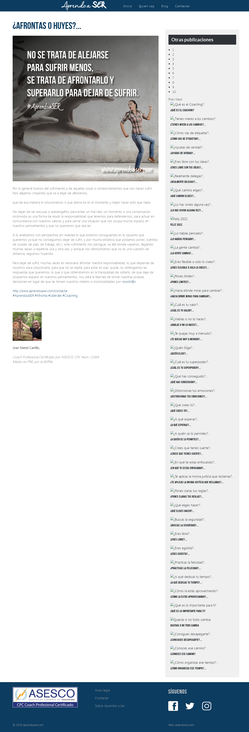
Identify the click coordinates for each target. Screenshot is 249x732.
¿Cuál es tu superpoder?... (185, 368)
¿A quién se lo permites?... (185, 439)
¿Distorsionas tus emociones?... (188, 396)
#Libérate (54, 295)
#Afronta (41, 295)
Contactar (102, 698)
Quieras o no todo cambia (184, 625)
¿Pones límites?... (180, 282)
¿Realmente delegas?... (183, 182)
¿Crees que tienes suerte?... (186, 454)
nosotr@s (129, 281)
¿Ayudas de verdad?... (182, 153)
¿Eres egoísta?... (180, 554)
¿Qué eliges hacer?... (182, 511)
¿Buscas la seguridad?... (184, 525)
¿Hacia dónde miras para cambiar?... (191, 296)
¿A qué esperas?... (180, 425)
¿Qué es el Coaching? (182, 110)
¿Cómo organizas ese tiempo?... (188, 668)
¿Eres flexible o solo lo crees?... (189, 268)
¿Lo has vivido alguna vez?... (186, 210)
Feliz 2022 (176, 225)
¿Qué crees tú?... (180, 411)
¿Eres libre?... (178, 539)
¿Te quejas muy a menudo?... (186, 339)
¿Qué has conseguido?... (183, 382)
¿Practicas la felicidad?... (185, 568)
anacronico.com (184, 725)
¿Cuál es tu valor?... (182, 310)
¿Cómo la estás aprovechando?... (189, 597)
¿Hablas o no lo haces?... (184, 325)
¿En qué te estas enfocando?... (187, 468)
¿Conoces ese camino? (183, 654)
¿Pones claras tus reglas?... (186, 497)
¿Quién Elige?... (179, 354)
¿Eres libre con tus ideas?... (186, 167)
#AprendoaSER (23, 295)
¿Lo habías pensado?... (183, 239)
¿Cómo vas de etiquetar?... (185, 139)
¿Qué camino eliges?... (183, 196)
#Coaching (70, 295)
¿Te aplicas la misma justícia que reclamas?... (197, 482)
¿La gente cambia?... (181, 253)
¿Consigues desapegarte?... (186, 640)
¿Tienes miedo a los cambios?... (188, 125)
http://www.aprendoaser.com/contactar (40, 291)
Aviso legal (102, 690)
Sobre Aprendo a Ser (110, 705)
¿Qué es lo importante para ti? (187, 611)
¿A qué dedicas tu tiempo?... (186, 583)
